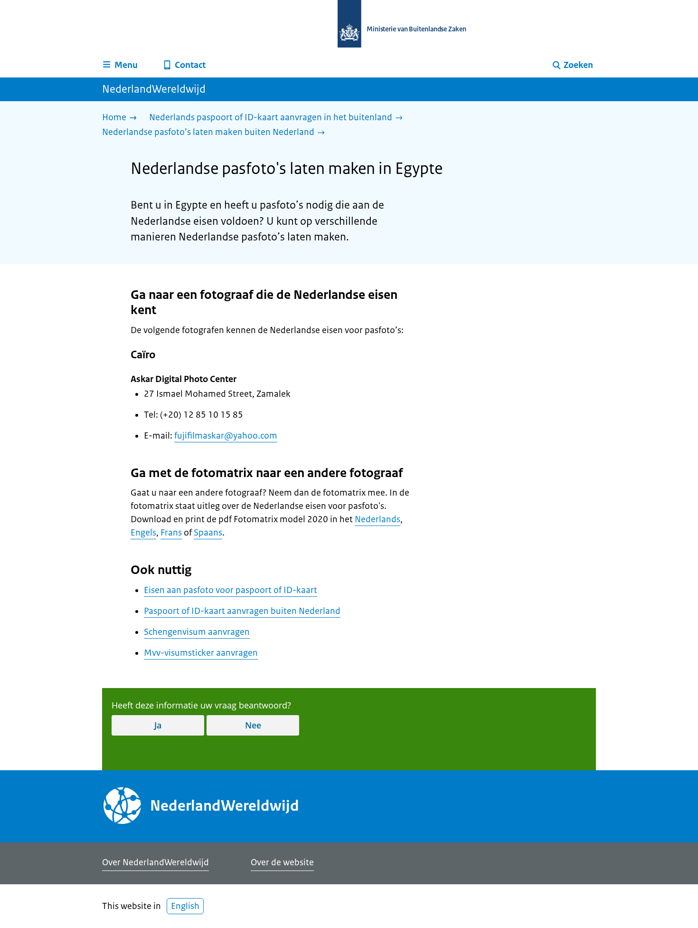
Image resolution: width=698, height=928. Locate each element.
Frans (171, 532)
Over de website (282, 862)
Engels (143, 532)
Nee (253, 725)
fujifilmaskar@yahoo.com (225, 435)
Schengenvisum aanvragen (197, 632)
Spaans (208, 532)
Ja (157, 725)
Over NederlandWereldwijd (155, 862)
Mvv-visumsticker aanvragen (201, 653)
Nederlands (377, 519)
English (185, 906)
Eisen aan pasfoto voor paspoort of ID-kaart (230, 590)
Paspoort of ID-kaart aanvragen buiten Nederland (242, 611)
